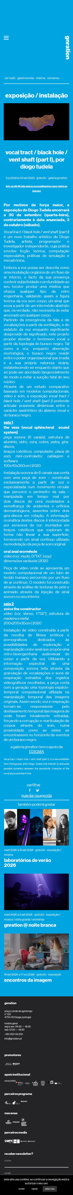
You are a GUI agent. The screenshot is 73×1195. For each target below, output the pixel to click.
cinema (40, 78)
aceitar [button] (21, 1189)
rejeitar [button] (35, 1189)
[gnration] (66, 47)
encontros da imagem (28, 980)
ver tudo (10, 78)
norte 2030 (10, 1080)
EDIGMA (36, 751)
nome (7, 1160)
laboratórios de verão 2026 (27, 862)
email (7, 1173)
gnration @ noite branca (30, 925)
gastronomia (25, 78)
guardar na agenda (36, 795)
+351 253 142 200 (13, 1034)
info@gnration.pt (13, 1038)
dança (65, 78)
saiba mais (50, 1189)
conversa (53, 78)
